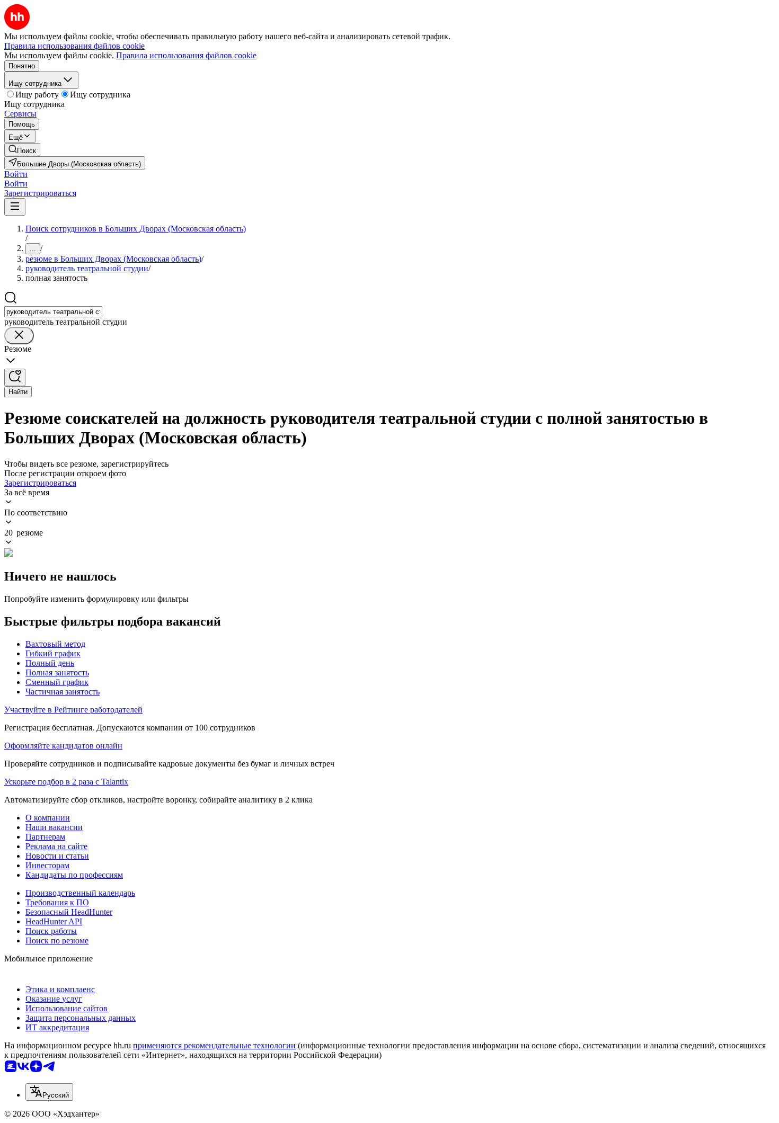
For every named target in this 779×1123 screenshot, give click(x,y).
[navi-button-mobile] (14, 207)
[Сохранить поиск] (14, 377)
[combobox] (53, 311)
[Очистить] (19, 335)
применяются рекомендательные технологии (214, 1045)
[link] (22, 149)
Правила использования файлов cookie (186, 55)
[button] (16, 174)
